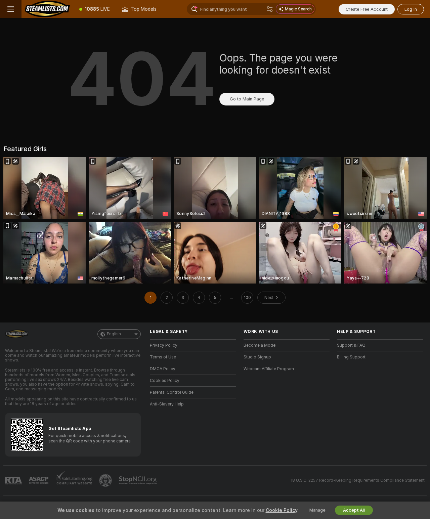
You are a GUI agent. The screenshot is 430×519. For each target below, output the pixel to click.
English (114, 334)
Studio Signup (257, 357)
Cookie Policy (281, 510)
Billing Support (351, 357)
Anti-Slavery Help (167, 404)
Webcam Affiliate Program (269, 368)
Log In (410, 9)
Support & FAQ (351, 345)
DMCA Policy (162, 368)
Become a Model (260, 345)
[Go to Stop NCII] (138, 480)
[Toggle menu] (11, 9)
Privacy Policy (163, 345)
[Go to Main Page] (47, 9)
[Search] (269, 9)
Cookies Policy (164, 380)
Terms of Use (163, 357)
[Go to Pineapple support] (106, 480)
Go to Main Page (247, 98)
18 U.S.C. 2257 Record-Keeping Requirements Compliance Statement (358, 480)
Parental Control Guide (172, 392)
